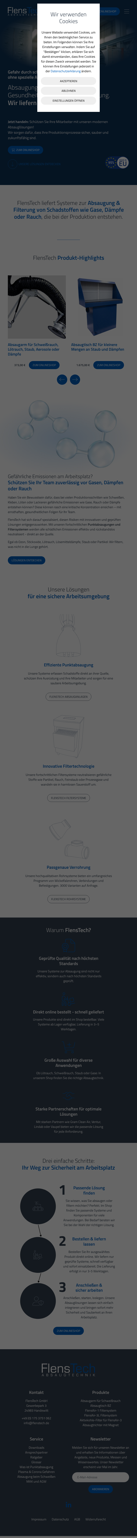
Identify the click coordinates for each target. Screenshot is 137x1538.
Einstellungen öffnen (69, 100)
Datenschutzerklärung (66, 71)
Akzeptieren (68, 81)
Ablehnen (69, 91)
